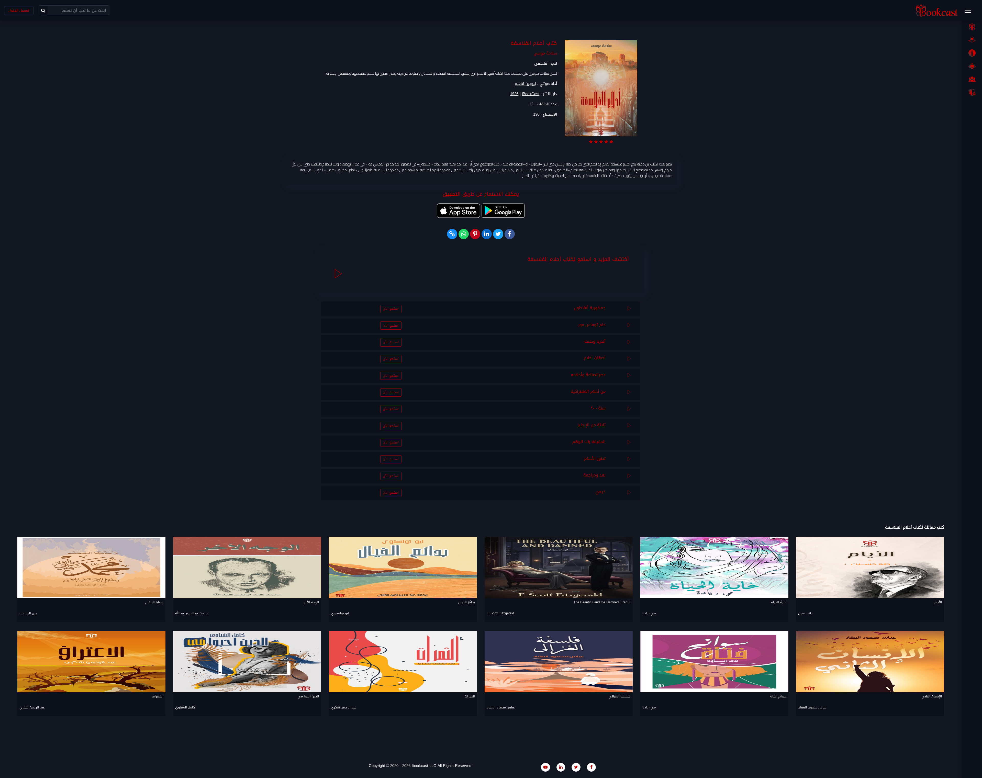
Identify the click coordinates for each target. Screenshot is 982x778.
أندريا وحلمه (595, 341)
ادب (554, 63)
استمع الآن (391, 309)
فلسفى (540, 63)
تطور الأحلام (595, 458)
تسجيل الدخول (18, 10)
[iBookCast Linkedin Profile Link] (561, 767)
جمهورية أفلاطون (590, 308)
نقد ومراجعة (594, 475)
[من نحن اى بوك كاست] (972, 53)
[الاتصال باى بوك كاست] (972, 66)
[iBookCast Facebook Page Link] (591, 767)
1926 (514, 94)
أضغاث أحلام (595, 358)
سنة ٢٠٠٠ (598, 408)
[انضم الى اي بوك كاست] (972, 79)
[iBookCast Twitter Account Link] (576, 767)
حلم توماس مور (592, 325)
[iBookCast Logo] (936, 10)
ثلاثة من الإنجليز (591, 425)
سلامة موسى (545, 53)
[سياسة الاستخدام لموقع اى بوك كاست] (972, 92)
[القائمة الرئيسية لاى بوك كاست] (970, 12)
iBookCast (530, 94)
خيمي (600, 492)
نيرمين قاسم (525, 83)
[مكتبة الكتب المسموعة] (972, 40)
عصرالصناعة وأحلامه (588, 375)
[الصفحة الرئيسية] (972, 26)
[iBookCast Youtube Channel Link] (545, 767)
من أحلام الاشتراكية (588, 391)
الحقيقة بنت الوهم (589, 442)
